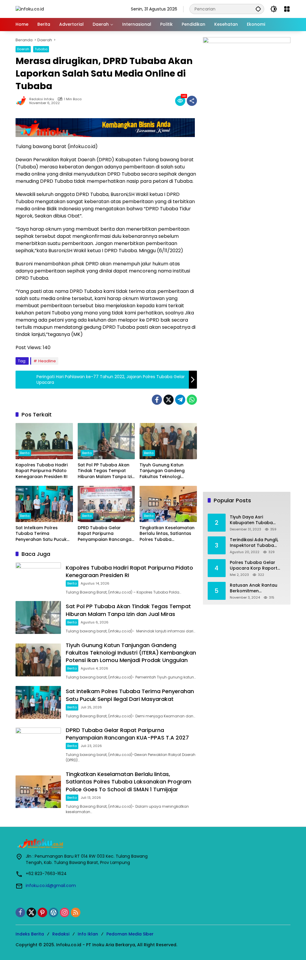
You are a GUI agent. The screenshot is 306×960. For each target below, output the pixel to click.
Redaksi (60, 934)
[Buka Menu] (286, 9)
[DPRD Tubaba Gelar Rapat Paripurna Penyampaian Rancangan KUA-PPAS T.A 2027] (106, 504)
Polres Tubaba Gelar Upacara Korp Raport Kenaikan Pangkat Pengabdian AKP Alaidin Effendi (255, 565)
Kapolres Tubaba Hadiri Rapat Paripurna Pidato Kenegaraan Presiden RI (42, 471)
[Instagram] (64, 912)
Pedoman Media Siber (130, 934)
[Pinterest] (42, 912)
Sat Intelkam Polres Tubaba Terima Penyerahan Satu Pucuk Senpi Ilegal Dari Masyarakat (41, 534)
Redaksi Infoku (41, 99)
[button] (258, 9)
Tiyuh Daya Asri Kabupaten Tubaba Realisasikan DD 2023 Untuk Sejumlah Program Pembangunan (257, 520)
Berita (25, 453)
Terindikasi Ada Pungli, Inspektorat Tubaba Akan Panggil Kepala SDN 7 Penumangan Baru (257, 543)
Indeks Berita (30, 934)
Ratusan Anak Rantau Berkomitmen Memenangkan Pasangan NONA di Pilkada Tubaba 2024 (258, 588)
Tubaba (41, 49)
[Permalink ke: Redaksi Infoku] (22, 100)
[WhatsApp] (192, 400)
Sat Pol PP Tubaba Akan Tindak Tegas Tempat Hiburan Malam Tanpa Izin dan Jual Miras (106, 471)
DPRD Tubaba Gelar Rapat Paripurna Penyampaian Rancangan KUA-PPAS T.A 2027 (106, 534)
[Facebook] (157, 400)
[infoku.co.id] (30, 9)
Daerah (23, 49)
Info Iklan (88, 934)
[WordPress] (53, 912)
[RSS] (75, 912)
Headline (47, 361)
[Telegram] (180, 400)
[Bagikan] (192, 101)
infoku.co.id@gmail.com (51, 886)
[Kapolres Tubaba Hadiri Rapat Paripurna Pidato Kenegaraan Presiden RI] (44, 441)
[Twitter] (168, 400)
